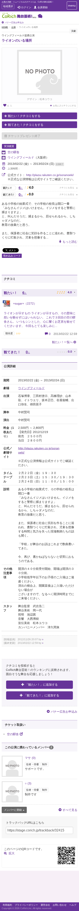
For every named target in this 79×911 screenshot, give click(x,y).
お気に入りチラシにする (64, 105)
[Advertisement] (39, 887)
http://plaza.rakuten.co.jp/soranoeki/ (50, 175)
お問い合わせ (60, 905)
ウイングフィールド (21, 157)
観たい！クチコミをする (24, 116)
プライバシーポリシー (26, 905)
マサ (30, 757)
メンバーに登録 (13, 809)
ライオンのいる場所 (17, 40)
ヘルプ (72, 905)
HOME (5, 27)
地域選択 (8, 7)
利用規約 (7, 905)
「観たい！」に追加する (41, 684)
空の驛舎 (13, 152)
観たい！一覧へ (62, 342)
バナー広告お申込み (14, 22)
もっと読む (70, 241)
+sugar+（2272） (24, 303)
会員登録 (42, 7)
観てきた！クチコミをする (25, 124)
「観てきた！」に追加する (41, 695)
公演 (13, 27)
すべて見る (70, 810)
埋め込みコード (12, 255)
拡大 (12, 853)
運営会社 (45, 905)
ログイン (26, 7)
